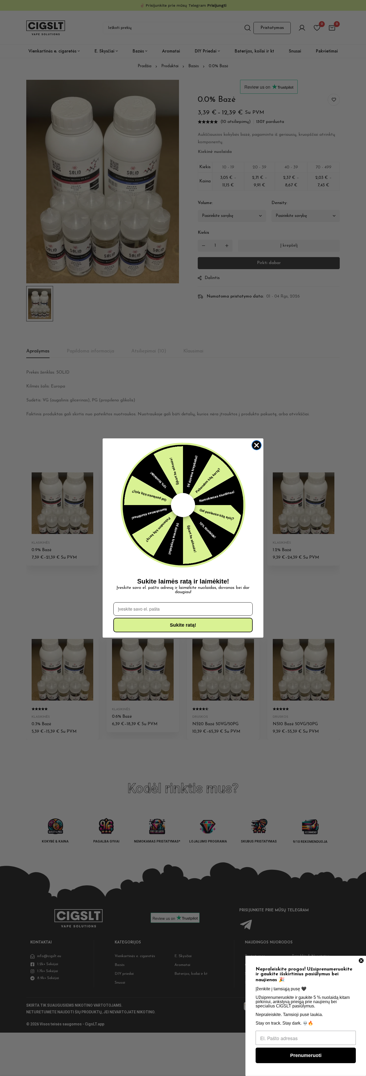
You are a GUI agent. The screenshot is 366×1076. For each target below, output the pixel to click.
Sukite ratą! (183, 625)
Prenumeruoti (306, 1055)
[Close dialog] (256, 445)
